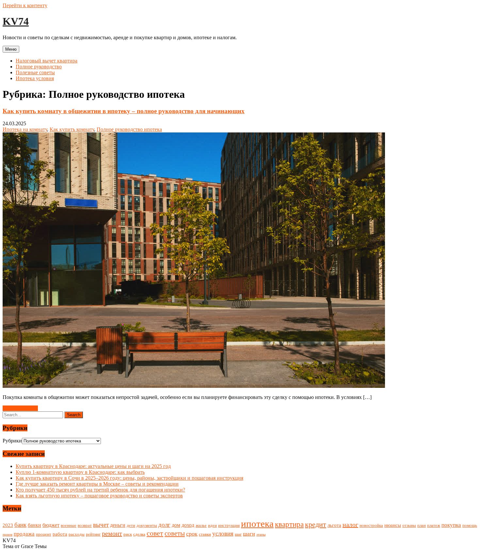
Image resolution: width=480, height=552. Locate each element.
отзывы (409, 525)
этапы (260, 534)
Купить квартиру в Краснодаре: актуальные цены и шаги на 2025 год (93, 466)
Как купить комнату (72, 129)
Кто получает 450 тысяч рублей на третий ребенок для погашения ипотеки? (100, 489)
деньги (117, 525)
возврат (85, 525)
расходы (77, 534)
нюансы (392, 525)
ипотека (257, 523)
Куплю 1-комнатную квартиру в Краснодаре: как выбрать (80, 472)
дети (131, 525)
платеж (433, 525)
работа (60, 534)
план (421, 525)
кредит (315, 524)
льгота (334, 525)
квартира (289, 524)
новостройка (371, 525)
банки (34, 525)
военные (68, 525)
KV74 (16, 21)
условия (222, 533)
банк (20, 524)
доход (188, 525)
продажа (24, 534)
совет (155, 533)
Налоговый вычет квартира (46, 60)
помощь (469, 525)
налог (350, 524)
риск (127, 534)
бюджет (50, 525)
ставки (205, 534)
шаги (249, 534)
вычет (101, 524)
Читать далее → (20, 408)
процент (43, 534)
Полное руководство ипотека (129, 129)
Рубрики (12, 440)
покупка (451, 525)
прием (7, 534)
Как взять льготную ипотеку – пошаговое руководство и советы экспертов (99, 495)
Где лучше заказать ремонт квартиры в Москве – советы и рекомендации (97, 484)
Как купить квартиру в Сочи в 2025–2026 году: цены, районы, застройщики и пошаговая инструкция (129, 478)
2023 (8, 525)
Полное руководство (39, 66)
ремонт (112, 533)
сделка (139, 534)
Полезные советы (35, 72)
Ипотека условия (35, 78)
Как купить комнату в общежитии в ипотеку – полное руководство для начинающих (124, 111)
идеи (212, 525)
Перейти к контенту (25, 5)
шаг (238, 534)
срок (192, 533)
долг (164, 524)
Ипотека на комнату (25, 129)
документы (146, 525)
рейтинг (93, 534)
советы (175, 533)
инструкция (229, 525)
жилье (201, 525)
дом (176, 525)
